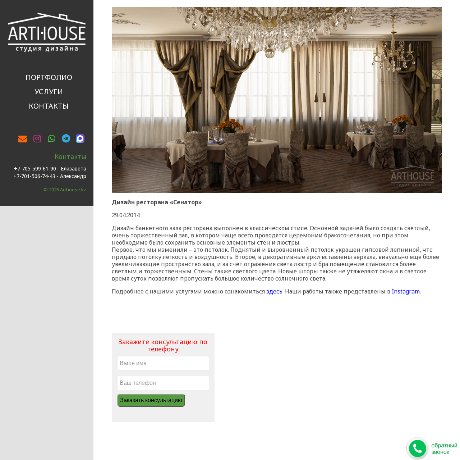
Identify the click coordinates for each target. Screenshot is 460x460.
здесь (274, 291)
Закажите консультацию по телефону (163, 345)
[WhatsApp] (51, 138)
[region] (277, 100)
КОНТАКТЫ (49, 106)
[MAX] (80, 137)
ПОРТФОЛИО (49, 77)
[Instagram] (37, 138)
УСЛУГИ (48, 91)
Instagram (406, 291)
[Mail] (23, 138)
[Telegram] (66, 138)
